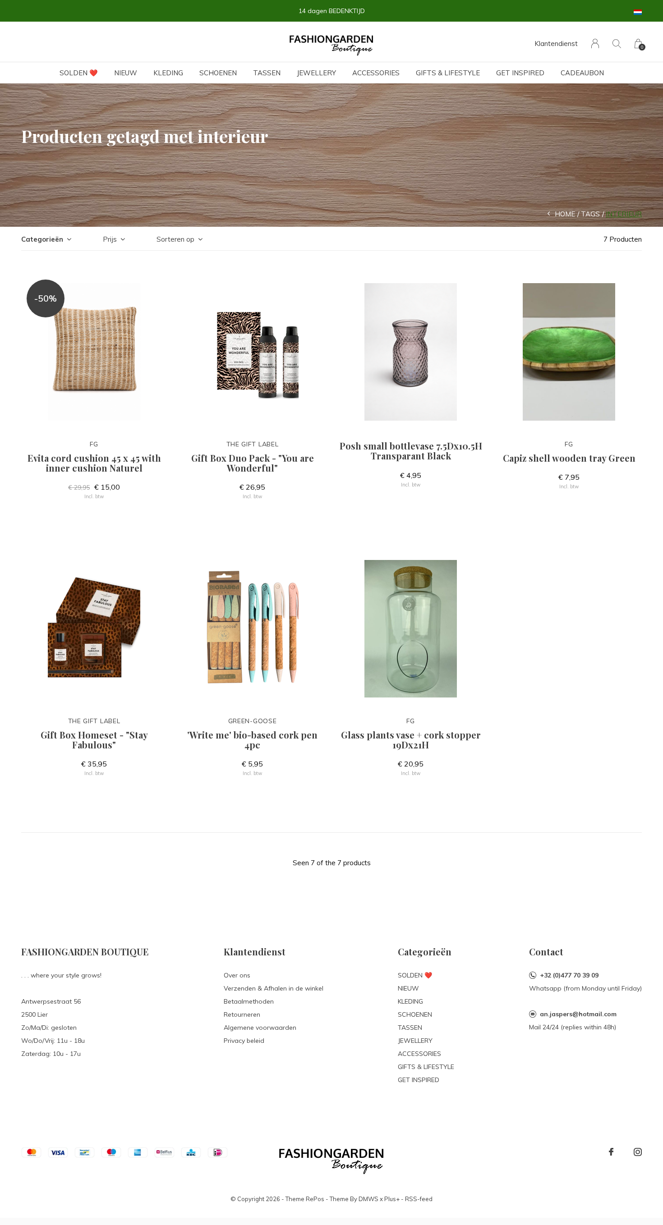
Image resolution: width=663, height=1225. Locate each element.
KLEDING (168, 73)
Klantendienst (556, 43)
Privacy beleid (244, 1041)
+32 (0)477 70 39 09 (569, 975)
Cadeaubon (582, 73)
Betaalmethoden (249, 1001)
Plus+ (392, 1198)
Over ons (237, 975)
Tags (590, 214)
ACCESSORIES (376, 73)
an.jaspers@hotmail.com (578, 1014)
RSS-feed (419, 1198)
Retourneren (242, 1014)
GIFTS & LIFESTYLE (448, 73)
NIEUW (125, 73)
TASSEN (267, 73)
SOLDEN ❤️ (79, 73)
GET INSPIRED (520, 73)
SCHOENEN (218, 73)
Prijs (110, 239)
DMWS (368, 1198)
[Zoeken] (616, 43)
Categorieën (42, 239)
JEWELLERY (316, 73)
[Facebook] (611, 1152)
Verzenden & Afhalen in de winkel (273, 988)
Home (565, 214)
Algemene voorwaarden (260, 1027)
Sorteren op (175, 239)
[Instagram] (638, 1152)
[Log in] (595, 43)
